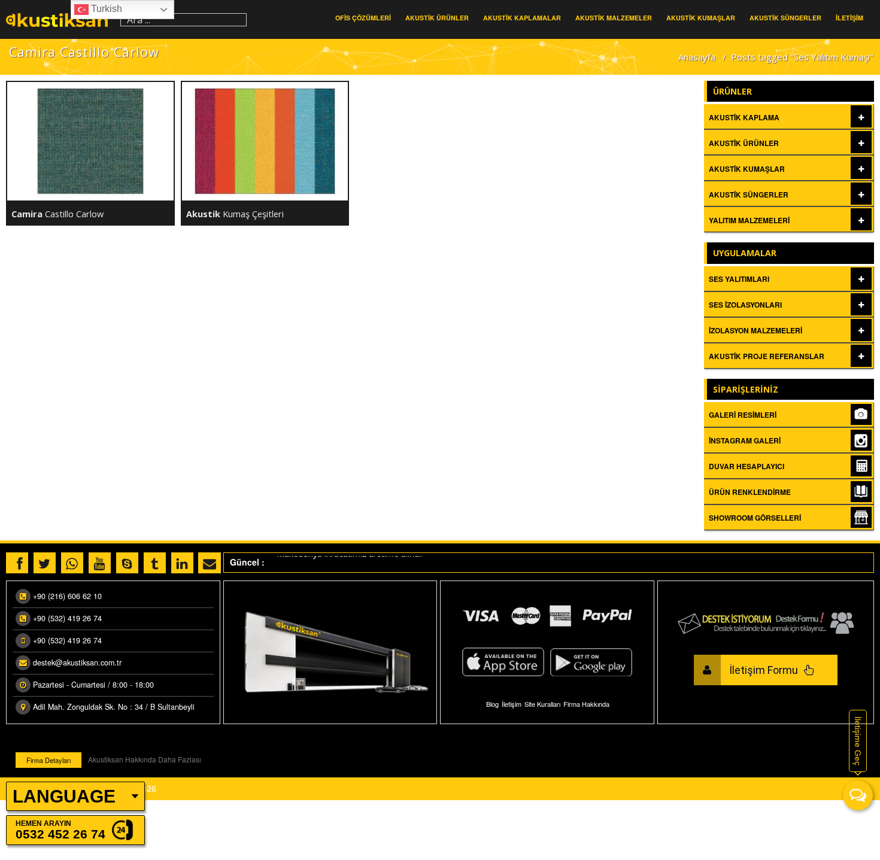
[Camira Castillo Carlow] (90, 141)
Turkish (105, 9)
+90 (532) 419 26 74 (67, 618)
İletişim (511, 704)
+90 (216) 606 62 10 (67, 596)
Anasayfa (696, 57)
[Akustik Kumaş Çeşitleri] (265, 141)
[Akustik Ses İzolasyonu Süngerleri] (60, 19)
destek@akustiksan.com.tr (77, 662)
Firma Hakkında (586, 704)
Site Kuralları (542, 704)
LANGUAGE (64, 796)
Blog (492, 704)
